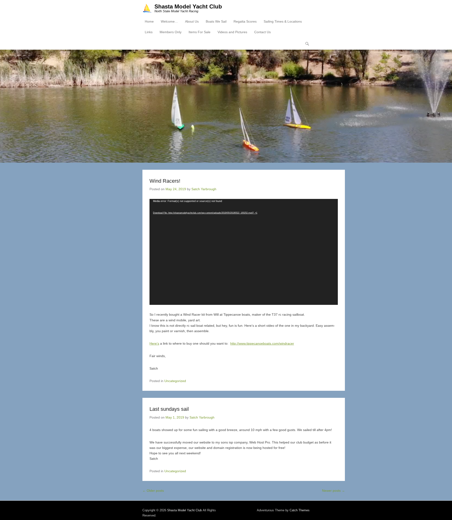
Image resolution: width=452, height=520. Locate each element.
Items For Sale (199, 32)
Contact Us (262, 32)
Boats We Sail (216, 21)
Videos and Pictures (232, 32)
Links (149, 32)
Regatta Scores (245, 21)
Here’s (154, 343)
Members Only (171, 32)
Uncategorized (175, 381)
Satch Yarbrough (203, 189)
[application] (243, 252)
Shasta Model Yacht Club (188, 6)
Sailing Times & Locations (283, 21)
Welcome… (169, 21)
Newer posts (333, 490)
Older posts (153, 490)
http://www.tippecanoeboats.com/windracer (262, 343)
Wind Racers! (164, 181)
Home (149, 21)
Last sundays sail (169, 409)
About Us (192, 21)
